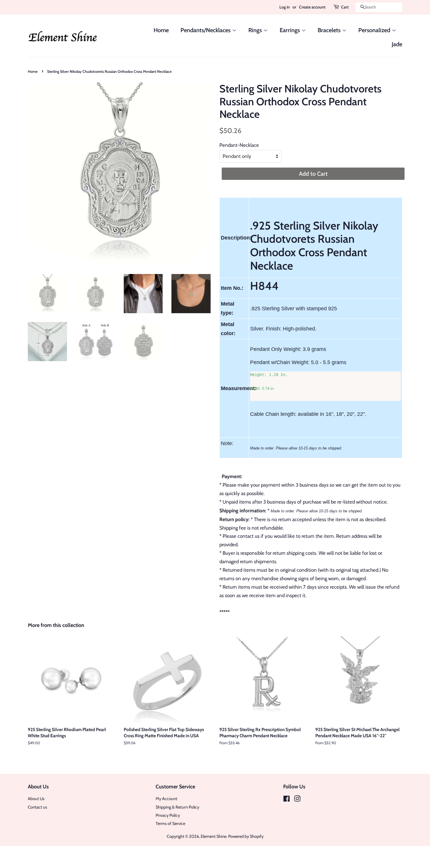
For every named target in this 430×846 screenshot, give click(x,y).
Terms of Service (170, 823)
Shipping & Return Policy (177, 807)
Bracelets (330, 30)
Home (161, 30)
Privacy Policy (168, 815)
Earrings (290, 30)
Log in (284, 7)
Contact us (37, 807)
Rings (255, 30)
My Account (166, 798)
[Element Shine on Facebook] (286, 799)
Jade (397, 44)
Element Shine (213, 836)
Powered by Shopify (246, 836)
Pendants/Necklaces (206, 30)
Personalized (375, 30)
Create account (312, 7)
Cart (345, 7)
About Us (36, 798)
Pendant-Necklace (239, 145)
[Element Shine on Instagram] (297, 799)
